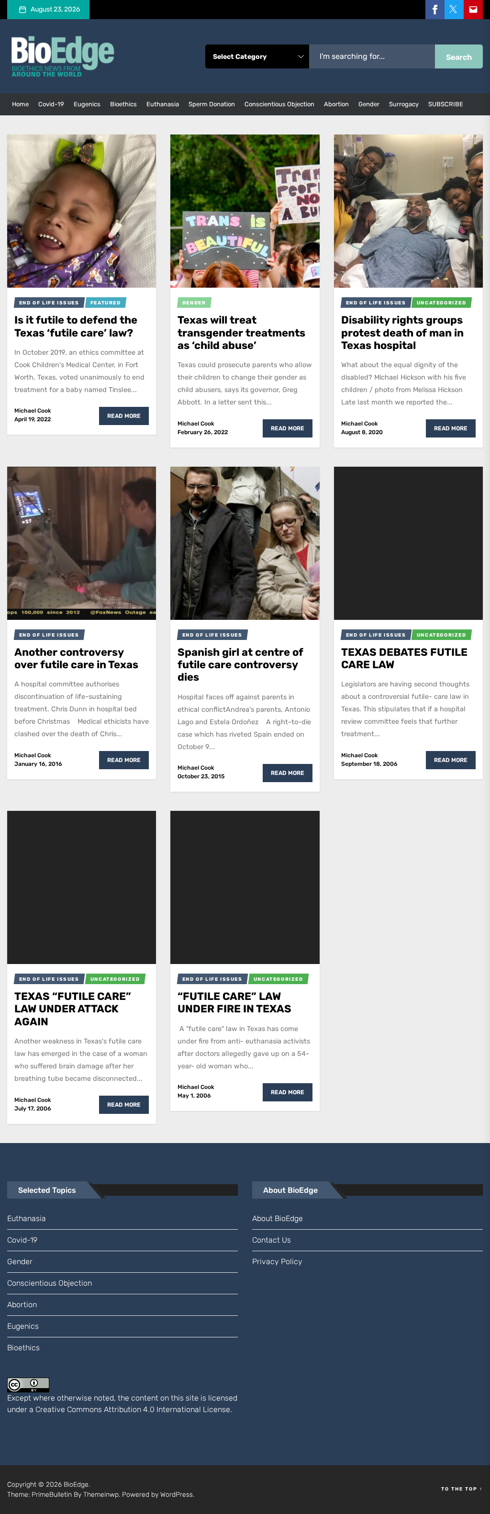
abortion (336, 104)
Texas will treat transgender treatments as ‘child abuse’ (241, 333)
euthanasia (162, 104)
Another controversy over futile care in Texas (76, 658)
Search (459, 57)
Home (20, 104)
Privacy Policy (277, 1261)
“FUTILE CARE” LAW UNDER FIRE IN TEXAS (234, 1002)
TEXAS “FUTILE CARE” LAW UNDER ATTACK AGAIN (72, 1009)
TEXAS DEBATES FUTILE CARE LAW (404, 658)
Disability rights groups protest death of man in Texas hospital (402, 333)
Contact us (271, 1240)
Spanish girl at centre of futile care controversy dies (240, 665)
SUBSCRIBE (445, 104)
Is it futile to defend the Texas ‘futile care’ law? (75, 326)
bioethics (123, 104)
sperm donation (212, 104)
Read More (124, 416)
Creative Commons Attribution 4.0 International (118, 1409)
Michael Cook (32, 410)
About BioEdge (277, 1218)
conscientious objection (279, 104)
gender (368, 104)
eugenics (87, 104)
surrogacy (404, 104)
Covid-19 (51, 104)
